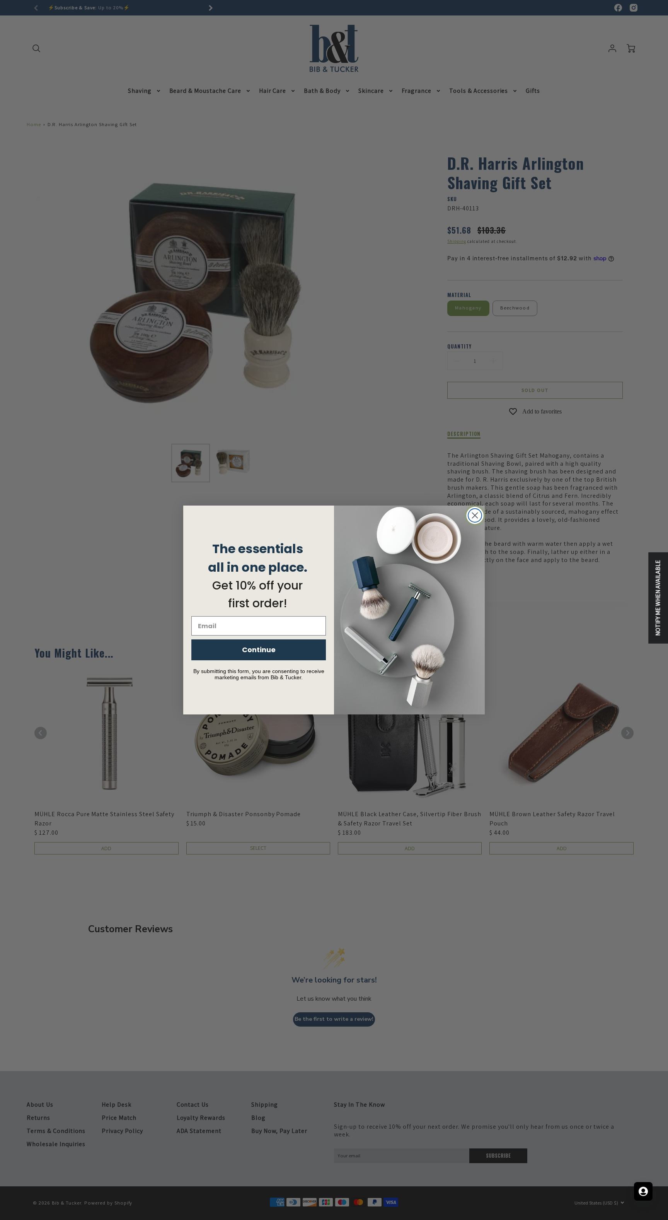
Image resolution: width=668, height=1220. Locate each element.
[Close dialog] (475, 515)
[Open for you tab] (643, 1191)
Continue (259, 649)
